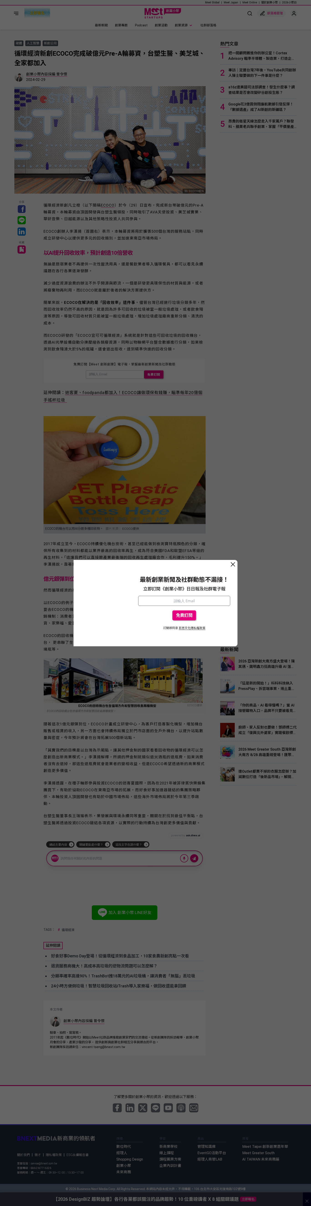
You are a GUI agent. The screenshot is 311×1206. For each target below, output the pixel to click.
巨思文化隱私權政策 (192, 628)
